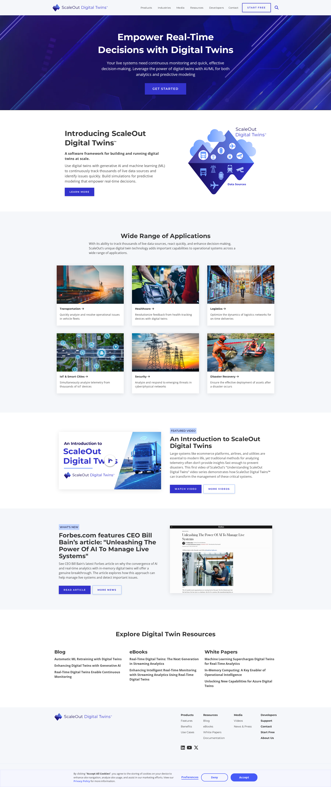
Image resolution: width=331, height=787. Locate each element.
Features (187, 720)
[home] (81, 7)
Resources (196, 7)
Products (146, 7)
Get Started (165, 89)
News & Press (243, 726)
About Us (267, 738)
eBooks (208, 726)
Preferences (189, 777)
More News (106, 589)
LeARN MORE (79, 191)
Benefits (186, 726)
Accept (244, 777)
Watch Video (186, 488)
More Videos (219, 488)
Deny (214, 777)
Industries (164, 7)
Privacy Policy (82, 781)
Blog (206, 720)
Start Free (256, 7)
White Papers (212, 732)
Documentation (214, 738)
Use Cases (187, 732)
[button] (146, 7)
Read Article (75, 589)
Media (180, 7)
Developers (216, 7)
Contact (233, 7)
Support (266, 720)
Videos (238, 720)
